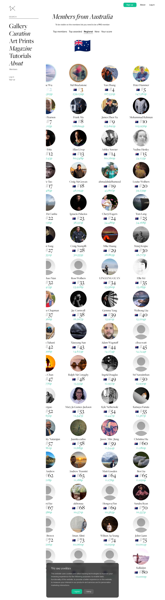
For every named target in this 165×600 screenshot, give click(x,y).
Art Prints (21, 40)
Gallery (18, 26)
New (97, 31)
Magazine (20, 48)
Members (13, 69)
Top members (60, 31)
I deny (88, 591)
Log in (11, 77)
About (16, 63)
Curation (19, 33)
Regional (88, 31)
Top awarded (75, 31)
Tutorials (20, 55)
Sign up (12, 80)
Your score (106, 31)
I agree (77, 591)
